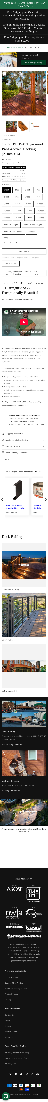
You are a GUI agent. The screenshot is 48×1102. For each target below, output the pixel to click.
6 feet (17, 196)
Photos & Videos (11, 994)
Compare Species (12, 977)
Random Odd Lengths (33, 224)
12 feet (40, 203)
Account (8, 1026)
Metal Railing (8, 640)
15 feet (29, 210)
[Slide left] (2, 127)
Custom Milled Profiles (14, 983)
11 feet (28, 203)
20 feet (41, 217)
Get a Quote (11, 263)
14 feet (18, 210)
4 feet (38, 189)
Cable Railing (8, 691)
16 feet (41, 210)
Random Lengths (11, 224)
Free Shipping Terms (10, 744)
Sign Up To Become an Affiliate (17, 1058)
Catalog (8, 999)
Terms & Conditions (12, 1032)
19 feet (29, 217)
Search (7, 1021)
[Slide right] (45, 127)
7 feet (27, 196)
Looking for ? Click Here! (23, 272)
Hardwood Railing (10, 589)
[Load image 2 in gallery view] (23, 126)
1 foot (6, 189)
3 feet (27, 189)
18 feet (18, 217)
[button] (3, 47)
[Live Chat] (6, 1096)
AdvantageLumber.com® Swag (17, 1053)
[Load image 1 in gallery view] (11, 126)
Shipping (5, 163)
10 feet (17, 203)
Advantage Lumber (20, 1094)
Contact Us (9, 1015)
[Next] (45, 499)
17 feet (7, 217)
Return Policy (10, 1037)
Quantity (5, 238)
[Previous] (2, 499)
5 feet (6, 196)
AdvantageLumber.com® (20, 944)
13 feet (7, 210)
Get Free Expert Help (33, 62)
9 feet (6, 203)
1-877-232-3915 (31, 48)
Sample (31, 231)
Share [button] (7, 459)
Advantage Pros (11, 1064)
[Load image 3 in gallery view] (36, 126)
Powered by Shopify (32, 1094)
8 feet (38, 196)
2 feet (17, 189)
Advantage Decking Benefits (16, 988)
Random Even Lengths (13, 231)
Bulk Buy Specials (9, 790)
